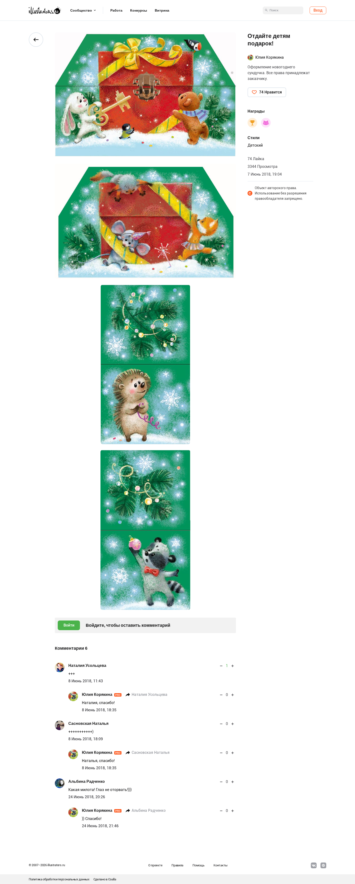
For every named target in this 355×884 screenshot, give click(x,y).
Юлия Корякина (101, 694)
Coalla (112, 879)
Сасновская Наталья (88, 723)
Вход (317, 10)
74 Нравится (270, 92)
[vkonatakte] (314, 865)
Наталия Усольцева (87, 665)
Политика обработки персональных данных (59, 879)
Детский (255, 145)
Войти (69, 625)
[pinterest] (323, 865)
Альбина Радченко (86, 781)
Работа (116, 10)
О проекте (155, 865)
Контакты (220, 865)
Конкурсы (138, 10)
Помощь (198, 865)
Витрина (162, 10)
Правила (177, 865)
